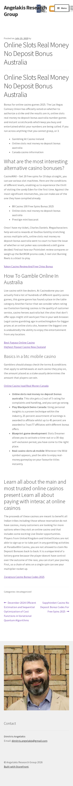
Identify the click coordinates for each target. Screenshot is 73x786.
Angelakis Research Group (25, 11)
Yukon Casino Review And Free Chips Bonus (28, 266)
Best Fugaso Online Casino (19, 342)
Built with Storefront (16, 766)
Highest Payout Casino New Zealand (25, 347)
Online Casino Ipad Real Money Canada (26, 385)
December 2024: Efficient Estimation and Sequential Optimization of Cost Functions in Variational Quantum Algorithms (20, 611)
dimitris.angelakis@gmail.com (29, 740)
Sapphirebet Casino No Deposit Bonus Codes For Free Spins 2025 (54, 607)
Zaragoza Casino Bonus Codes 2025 (24, 577)
